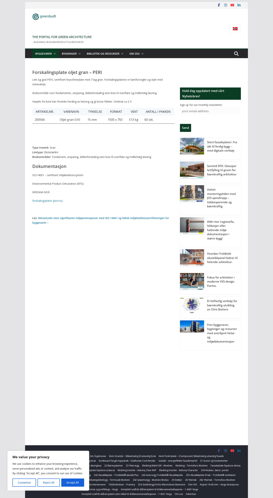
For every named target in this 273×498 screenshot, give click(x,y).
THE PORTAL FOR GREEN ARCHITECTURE (62, 37)
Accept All (72, 482)
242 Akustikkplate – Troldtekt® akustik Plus (116, 475)
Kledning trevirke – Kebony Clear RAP (137, 470)
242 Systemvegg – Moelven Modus (151, 479)
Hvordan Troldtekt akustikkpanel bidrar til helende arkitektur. (222, 258)
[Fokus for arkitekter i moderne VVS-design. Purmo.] (192, 284)
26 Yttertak (190, 479)
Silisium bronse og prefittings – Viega (98, 489)
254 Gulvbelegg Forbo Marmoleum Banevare (161, 484)
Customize (24, 482)
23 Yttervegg (132, 465)
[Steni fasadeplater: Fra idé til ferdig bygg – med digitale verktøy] (192, 148)
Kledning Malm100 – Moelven (157, 465)
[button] (54, 53)
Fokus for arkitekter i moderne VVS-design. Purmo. (221, 281)
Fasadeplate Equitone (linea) (225, 465)
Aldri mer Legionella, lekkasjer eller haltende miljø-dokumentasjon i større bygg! (220, 230)
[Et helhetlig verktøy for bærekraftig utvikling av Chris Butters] (192, 307)
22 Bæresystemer (113, 465)
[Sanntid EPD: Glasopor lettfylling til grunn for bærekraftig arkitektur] (192, 172)
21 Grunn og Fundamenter (214, 460)
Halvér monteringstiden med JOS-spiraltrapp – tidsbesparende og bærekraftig (221, 198)
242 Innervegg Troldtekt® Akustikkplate (162, 475)
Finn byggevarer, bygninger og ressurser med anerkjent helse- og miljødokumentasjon (222, 333)
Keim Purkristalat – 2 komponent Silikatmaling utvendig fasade (191, 456)
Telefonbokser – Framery (122, 484)
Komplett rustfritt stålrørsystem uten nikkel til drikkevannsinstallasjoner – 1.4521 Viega (127, 494)
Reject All (48, 482)
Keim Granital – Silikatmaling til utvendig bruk (132, 456)
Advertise (191, 494)
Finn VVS (192, 484)
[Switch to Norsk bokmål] (235, 28)
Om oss (134, 53)
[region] (48, 471)
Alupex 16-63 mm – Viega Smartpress (219, 484)
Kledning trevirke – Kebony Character (178, 470)
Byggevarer (43, 53)
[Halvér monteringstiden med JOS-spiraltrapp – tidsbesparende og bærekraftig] (192, 200)
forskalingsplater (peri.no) (47, 200)
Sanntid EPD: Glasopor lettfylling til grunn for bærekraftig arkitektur (221, 170)
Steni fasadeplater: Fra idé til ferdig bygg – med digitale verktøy (222, 146)
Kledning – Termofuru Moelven (192, 465)
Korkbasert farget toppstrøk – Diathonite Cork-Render (127, 460)
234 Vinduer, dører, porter (215, 470)
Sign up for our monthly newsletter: (201, 105)
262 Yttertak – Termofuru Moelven (217, 479)
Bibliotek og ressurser (103, 53)
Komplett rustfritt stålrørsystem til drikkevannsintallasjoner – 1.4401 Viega (159, 489)
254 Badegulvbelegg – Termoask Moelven (108, 479)
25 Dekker (177, 479)
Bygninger (69, 53)
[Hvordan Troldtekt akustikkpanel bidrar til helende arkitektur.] (192, 260)
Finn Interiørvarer (96, 484)
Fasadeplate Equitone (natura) (99, 470)
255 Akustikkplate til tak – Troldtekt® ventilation (211, 475)
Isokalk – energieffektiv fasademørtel (178, 460)
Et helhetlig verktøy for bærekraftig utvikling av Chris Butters (222, 305)
